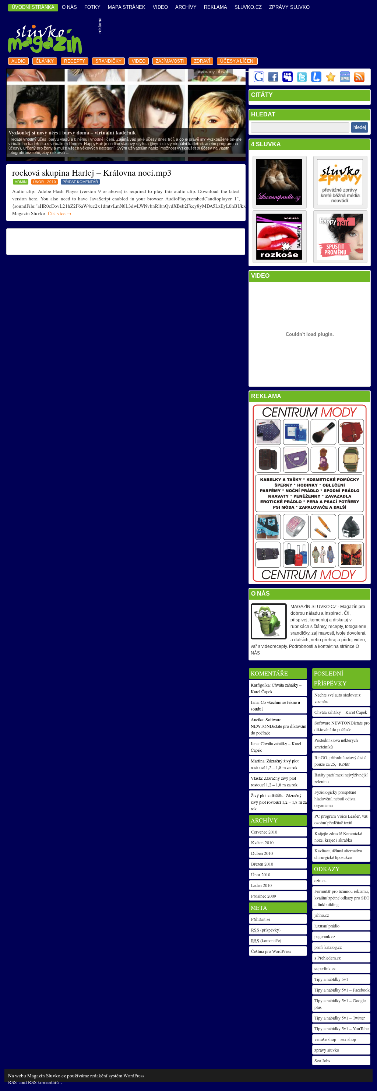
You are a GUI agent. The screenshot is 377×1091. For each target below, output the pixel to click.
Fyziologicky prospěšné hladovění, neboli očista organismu (335, 798)
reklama (215, 7)
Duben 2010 (262, 853)
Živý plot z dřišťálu (267, 795)
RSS (12, 1082)
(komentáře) (266, 940)
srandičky (108, 61)
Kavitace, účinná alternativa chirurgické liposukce (338, 854)
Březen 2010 (262, 864)
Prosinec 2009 (263, 896)
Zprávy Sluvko (289, 7)
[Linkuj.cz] (315, 80)
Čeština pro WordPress (271, 951)
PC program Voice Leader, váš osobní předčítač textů (341, 819)
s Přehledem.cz (327, 958)
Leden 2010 (261, 885)
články (45, 61)
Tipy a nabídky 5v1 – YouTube (341, 1028)
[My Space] (287, 80)
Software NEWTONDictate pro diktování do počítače (342, 726)
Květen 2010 (262, 842)
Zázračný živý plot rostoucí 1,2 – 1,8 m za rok (279, 801)
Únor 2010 (260, 874)
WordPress (133, 1075)
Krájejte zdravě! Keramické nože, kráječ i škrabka (338, 836)
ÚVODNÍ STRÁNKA (33, 7)
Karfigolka (260, 685)
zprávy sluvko (326, 1050)
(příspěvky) (266, 930)
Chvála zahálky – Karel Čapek (340, 712)
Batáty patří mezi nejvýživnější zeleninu (340, 778)
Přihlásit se (260, 919)
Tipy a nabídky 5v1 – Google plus (340, 1003)
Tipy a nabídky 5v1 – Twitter (339, 1018)
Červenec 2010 (264, 832)
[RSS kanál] (358, 80)
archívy (186, 7)
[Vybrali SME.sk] (344, 80)
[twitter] (301, 80)
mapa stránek (126, 7)
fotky (92, 7)
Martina (257, 761)
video (160, 7)
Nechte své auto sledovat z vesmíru (337, 698)
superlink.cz (324, 968)
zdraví (202, 61)
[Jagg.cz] (330, 80)
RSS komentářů (43, 1082)
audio (18, 61)
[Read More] (126, 114)
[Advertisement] (237, 36)
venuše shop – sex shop (335, 1039)
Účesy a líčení (237, 61)
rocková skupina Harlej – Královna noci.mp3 (92, 172)
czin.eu (320, 880)
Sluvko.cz (248, 7)
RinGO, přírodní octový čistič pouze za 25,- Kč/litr (340, 760)
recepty (74, 61)
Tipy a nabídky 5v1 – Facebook (342, 990)
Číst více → (59, 213)
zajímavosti (170, 61)
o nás (69, 7)
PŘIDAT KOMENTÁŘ (80, 182)
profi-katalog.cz (328, 947)
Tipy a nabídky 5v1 (331, 979)
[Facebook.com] (272, 80)
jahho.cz (321, 915)
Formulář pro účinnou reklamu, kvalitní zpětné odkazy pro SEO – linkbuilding (342, 897)
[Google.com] (258, 80)
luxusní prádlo (326, 926)
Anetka (257, 719)
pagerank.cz (324, 936)
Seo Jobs (322, 1060)
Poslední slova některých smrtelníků (336, 743)
